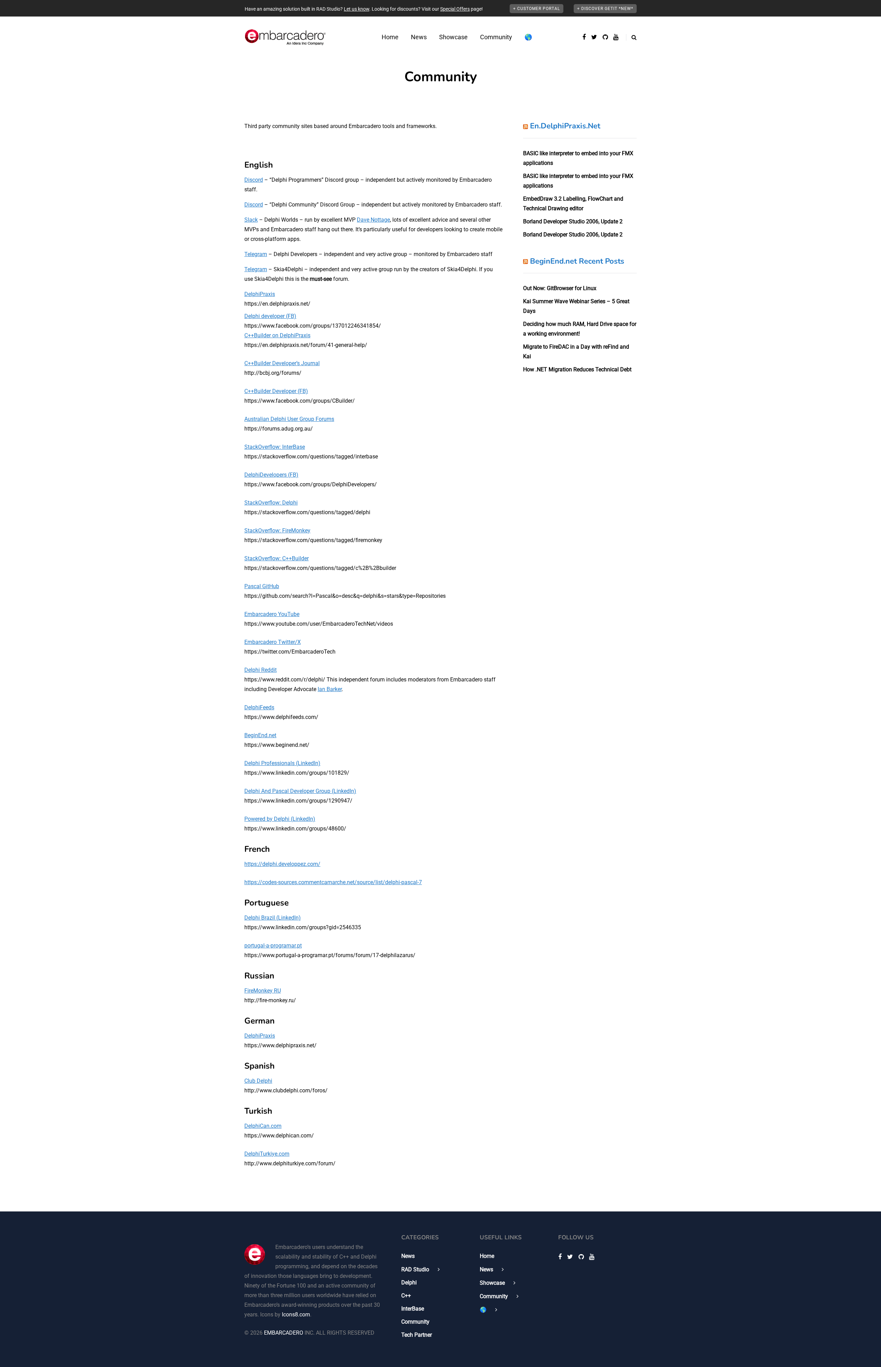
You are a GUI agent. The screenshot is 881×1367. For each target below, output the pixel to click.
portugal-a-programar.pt (273, 945)
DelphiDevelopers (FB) (271, 474)
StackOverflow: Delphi (271, 502)
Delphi (409, 1282)
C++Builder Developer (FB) (276, 391)
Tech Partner (416, 1335)
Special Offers (455, 9)
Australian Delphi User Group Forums (289, 419)
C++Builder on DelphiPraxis (277, 335)
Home (390, 37)
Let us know (356, 9)
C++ (406, 1295)
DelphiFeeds (259, 707)
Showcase (453, 37)
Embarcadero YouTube (271, 614)
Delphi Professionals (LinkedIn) (282, 763)
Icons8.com (296, 1314)
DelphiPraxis (259, 294)
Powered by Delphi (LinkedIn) (279, 819)
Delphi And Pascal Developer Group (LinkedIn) (300, 791)
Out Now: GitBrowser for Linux (559, 288)
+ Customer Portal (536, 8)
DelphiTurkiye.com (266, 1154)
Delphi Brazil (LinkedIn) (272, 917)
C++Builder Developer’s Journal (282, 363)
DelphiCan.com (263, 1126)
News (419, 37)
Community (496, 37)
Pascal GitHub (261, 586)
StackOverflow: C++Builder (276, 558)
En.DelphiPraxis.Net (565, 126)
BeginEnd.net (260, 735)
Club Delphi (258, 1081)
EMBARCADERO (283, 1332)
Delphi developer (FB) (270, 316)
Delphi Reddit (260, 670)
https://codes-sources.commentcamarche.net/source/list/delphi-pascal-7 (333, 882)
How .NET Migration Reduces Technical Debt (577, 369)
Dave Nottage (373, 219)
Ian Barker (330, 689)
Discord (253, 180)
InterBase (412, 1308)
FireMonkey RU (262, 990)
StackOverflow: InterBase (274, 447)
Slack (251, 219)
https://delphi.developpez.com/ (282, 864)
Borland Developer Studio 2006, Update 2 (573, 221)
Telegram (255, 254)
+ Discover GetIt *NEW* (605, 8)
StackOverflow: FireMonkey (277, 530)
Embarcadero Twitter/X (272, 642)
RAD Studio (415, 1269)
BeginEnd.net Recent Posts (577, 261)
